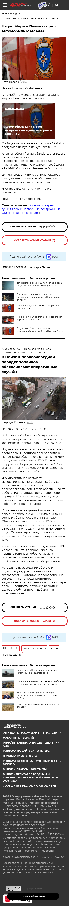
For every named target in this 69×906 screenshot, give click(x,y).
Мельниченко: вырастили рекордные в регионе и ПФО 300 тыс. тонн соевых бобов (38, 695)
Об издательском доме (21, 732)
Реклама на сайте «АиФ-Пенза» (26, 750)
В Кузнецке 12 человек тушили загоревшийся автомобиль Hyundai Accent (40, 329)
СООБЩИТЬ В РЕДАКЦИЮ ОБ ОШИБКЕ (29, 785)
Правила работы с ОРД (20, 755)
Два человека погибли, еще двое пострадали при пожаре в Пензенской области (38, 297)
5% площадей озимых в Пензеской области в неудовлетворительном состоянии (41, 682)
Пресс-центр (51, 732)
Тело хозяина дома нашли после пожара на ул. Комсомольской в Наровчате (39, 284)
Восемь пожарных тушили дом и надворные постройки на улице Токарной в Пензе (31, 209)
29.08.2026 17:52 (11, 348)
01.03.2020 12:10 (11, 14)
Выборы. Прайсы (15, 769)
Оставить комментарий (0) (34, 240)
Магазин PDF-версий (18, 737)
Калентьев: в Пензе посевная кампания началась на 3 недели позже (38, 671)
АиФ (24, 81)
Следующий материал (33, 896)
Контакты (39, 769)
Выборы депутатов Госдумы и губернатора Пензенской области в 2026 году (30, 777)
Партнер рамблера (33, 889)
